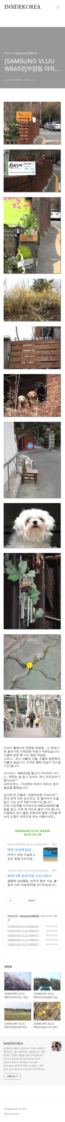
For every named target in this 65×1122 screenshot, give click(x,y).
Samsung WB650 (29, 915)
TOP (58, 1110)
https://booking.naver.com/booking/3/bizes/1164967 (28, 844)
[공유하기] (14, 901)
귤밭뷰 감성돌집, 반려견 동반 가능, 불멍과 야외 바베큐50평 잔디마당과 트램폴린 (32, 883)
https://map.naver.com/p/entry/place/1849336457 (28, 870)
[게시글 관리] (19, 901)
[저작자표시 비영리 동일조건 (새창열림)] (44, 900)
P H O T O (12, 915)
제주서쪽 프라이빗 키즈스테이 (29, 876)
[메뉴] (58, 7)
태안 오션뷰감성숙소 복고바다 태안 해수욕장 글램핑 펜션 (21, 850)
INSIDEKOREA (22, 7)
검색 (50, 7)
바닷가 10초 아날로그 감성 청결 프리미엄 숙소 (21, 857)
